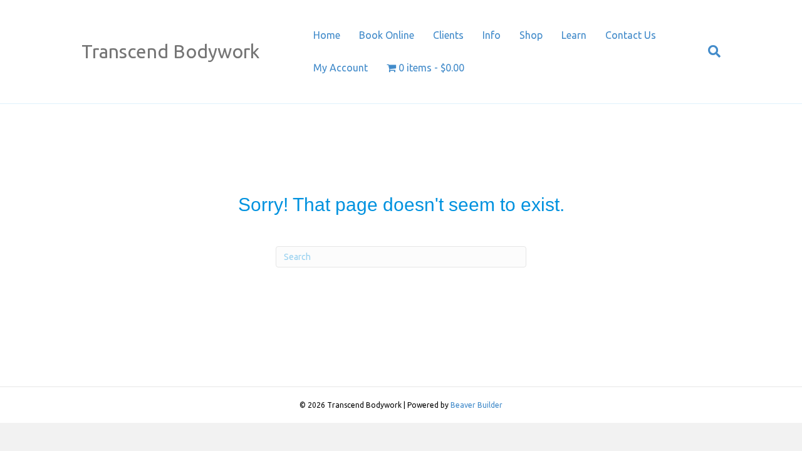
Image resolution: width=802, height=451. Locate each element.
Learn (573, 35)
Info (491, 35)
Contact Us (630, 35)
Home (326, 35)
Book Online (386, 35)
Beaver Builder (476, 405)
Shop (531, 35)
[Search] (710, 51)
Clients (448, 35)
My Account (340, 67)
